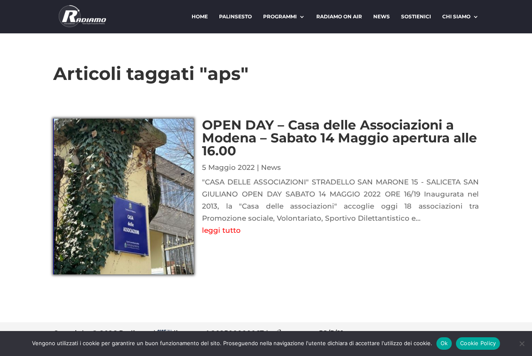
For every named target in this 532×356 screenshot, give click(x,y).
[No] (521, 343)
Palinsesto (235, 17)
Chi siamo (456, 17)
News (381, 17)
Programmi (280, 17)
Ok (444, 343)
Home (200, 17)
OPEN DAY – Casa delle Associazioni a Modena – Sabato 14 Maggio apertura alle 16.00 (339, 138)
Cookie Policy (478, 343)
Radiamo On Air (339, 17)
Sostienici (416, 17)
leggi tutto (221, 230)
